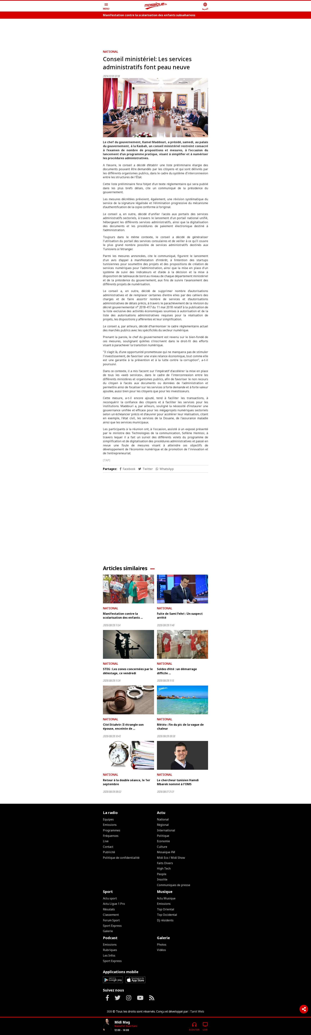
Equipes (108, 819)
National (110, 52)
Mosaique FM (166, 852)
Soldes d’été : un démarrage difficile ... (177, 671)
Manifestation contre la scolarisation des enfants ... (123, 616)
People (161, 874)
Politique (163, 836)
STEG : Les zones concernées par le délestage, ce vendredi (128, 671)
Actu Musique (166, 898)
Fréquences (110, 836)
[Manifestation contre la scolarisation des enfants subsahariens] (128, 589)
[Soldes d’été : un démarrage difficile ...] (182, 644)
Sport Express (112, 926)
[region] (155, 33)
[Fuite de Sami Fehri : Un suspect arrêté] (182, 589)
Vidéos (161, 950)
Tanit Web (197, 1011)
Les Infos (109, 955)
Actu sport (110, 898)
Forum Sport (111, 920)
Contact (108, 847)
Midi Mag (122, 1022)
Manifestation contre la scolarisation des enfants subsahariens (149, 15)
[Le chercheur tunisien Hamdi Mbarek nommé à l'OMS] (182, 755)
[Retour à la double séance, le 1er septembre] (128, 755)
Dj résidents (165, 920)
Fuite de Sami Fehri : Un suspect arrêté (180, 616)
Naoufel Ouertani (125, 1026)
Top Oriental (165, 909)
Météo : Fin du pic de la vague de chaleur (180, 727)
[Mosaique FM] (156, 6)
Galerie (108, 931)
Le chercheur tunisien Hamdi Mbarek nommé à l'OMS (178, 782)
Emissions (110, 825)
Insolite (162, 879)
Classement (111, 915)
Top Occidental (167, 915)
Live (106, 841)
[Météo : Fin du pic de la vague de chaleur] (182, 700)
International (166, 830)
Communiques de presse (173, 885)
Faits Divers (165, 863)
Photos (161, 945)
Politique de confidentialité (121, 858)
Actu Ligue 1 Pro (114, 904)
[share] (303, 1009)
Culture (162, 847)
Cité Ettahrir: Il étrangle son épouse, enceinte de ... (123, 727)
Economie (163, 841)
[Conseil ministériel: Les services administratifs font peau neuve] (155, 107)
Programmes (111, 830)
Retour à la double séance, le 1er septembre (126, 782)
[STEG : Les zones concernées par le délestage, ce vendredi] (128, 644)
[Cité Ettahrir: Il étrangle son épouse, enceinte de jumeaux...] (128, 700)
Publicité (109, 852)
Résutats (109, 909)
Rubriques (110, 950)
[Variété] (107, 1024)
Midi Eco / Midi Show (171, 858)
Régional (163, 825)
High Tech (164, 868)
